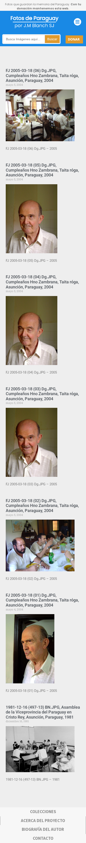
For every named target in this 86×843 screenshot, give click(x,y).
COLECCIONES (43, 811)
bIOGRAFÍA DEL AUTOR (43, 829)
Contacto (43, 838)
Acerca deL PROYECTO (43, 820)
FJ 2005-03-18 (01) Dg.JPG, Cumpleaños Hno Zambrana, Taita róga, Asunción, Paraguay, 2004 (42, 600)
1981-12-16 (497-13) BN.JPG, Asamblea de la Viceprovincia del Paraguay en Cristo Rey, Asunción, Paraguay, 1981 (43, 712)
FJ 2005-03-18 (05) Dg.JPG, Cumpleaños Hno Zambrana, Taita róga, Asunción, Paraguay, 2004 (42, 170)
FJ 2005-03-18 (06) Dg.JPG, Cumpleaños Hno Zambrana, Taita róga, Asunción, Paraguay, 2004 (42, 75)
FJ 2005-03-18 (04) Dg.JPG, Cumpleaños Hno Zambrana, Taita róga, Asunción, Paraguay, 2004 (42, 281)
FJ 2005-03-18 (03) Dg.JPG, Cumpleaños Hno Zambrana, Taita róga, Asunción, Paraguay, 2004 (42, 393)
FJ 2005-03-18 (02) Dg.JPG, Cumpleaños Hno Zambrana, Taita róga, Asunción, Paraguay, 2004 (42, 505)
